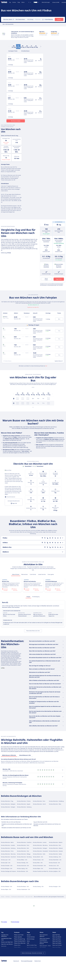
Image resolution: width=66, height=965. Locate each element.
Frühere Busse (7, 361)
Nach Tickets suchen (6, 143)
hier (46, 365)
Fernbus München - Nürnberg (24, 857)
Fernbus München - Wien (55, 804)
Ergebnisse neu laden (32, 307)
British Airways (30, 939)
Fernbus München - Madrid (55, 842)
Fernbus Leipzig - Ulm (22, 868)
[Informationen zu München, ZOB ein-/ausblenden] (62, 770)
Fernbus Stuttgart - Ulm (55, 886)
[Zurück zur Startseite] (5, 2)
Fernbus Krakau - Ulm (38, 859)
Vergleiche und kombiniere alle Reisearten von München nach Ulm (17, 824)
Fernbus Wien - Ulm (38, 862)
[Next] (40, 46)
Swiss (28, 941)
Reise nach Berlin (57, 937)
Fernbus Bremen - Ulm (22, 871)
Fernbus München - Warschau (8, 854)
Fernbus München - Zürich (39, 804)
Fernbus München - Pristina (23, 801)
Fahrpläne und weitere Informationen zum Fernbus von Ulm (16, 827)
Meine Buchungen (46, 2)
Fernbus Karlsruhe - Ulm (23, 865)
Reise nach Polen (57, 941)
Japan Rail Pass (56, 935)
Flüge (19, 2)
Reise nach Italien (57, 943)
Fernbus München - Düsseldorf (40, 851)
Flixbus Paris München (19, 943)
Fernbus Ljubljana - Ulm (54, 871)
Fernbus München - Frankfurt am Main (26, 842)
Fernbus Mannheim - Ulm (55, 859)
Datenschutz (37, 961)
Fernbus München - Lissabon (8, 845)
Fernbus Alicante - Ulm (54, 862)
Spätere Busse (58, 361)
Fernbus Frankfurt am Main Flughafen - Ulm (43, 871)
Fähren (22, 2)
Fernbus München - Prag (7, 801)
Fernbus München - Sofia (39, 854)
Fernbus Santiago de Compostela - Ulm (10, 871)
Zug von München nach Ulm (40, 822)
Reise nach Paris (57, 939)
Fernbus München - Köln (23, 848)
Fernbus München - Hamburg (24, 807)
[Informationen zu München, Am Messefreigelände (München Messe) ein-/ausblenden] (62, 776)
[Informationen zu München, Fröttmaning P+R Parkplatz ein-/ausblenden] (62, 784)
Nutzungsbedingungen (26, 961)
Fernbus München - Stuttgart (8, 807)
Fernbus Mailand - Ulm (6, 886)
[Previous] (13, 394)
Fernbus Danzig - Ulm (38, 886)
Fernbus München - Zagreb (23, 804)
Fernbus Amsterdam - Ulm (39, 865)
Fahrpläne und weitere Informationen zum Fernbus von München (47, 824)
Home (2, 896)
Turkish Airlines (31, 937)
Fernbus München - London (39, 842)
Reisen (54, 932)
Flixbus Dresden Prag (19, 939)
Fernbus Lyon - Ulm (5, 859)
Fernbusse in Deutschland (17, 896)
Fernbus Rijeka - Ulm (38, 868)
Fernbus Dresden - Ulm (6, 865)
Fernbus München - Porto (7, 851)
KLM (28, 943)
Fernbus (14, 2)
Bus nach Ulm (29, 896)
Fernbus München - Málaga (23, 854)
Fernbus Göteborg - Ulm (55, 857)
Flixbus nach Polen (18, 935)
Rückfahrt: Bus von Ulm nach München (11, 822)
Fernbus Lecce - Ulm (54, 865)
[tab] (12, 50)
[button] (30, 19)
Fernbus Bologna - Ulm (6, 868)
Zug (10, 2)
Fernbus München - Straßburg (56, 801)
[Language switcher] (36, 2)
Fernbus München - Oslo (23, 851)
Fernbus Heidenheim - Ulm (23, 889)
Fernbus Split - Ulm (5, 862)
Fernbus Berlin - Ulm (38, 857)
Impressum (16, 961)
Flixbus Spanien (18, 937)
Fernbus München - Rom (55, 845)
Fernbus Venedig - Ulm (22, 862)
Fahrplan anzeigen (6, 159)
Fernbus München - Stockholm (8, 857)
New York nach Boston (7, 944)
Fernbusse (16, 932)
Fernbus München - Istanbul (56, 851)
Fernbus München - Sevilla (55, 854)
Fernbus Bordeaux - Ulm (55, 868)
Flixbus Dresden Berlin (19, 941)
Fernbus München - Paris (39, 801)
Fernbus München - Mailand (56, 848)
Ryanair (29, 935)
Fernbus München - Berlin (7, 842)
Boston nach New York (7, 942)
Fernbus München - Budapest (8, 804)
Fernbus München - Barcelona (40, 845)
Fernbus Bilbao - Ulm (22, 859)
